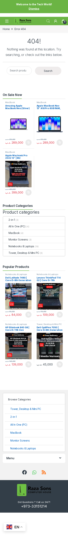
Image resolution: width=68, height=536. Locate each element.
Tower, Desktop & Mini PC (24, 252)
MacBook (10, 102)
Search (48, 21)
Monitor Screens (18, 239)
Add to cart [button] (28, 142)
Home (6, 29)
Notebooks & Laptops (21, 246)
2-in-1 (12, 219)
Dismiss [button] (34, 8)
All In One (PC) (17, 226)
